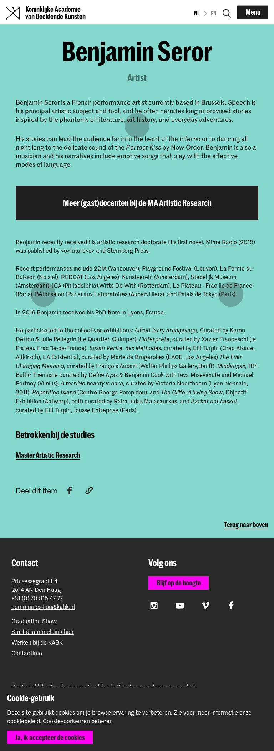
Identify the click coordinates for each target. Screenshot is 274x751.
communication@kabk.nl (43, 607)
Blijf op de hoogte (179, 583)
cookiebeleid (23, 721)
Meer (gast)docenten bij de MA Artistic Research (137, 203)
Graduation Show (34, 621)
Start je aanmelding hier (42, 632)
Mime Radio (221, 242)
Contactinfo (26, 653)
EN (214, 13)
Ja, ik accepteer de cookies (50, 737)
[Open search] (227, 12)
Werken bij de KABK (37, 642)
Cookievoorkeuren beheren (78, 721)
